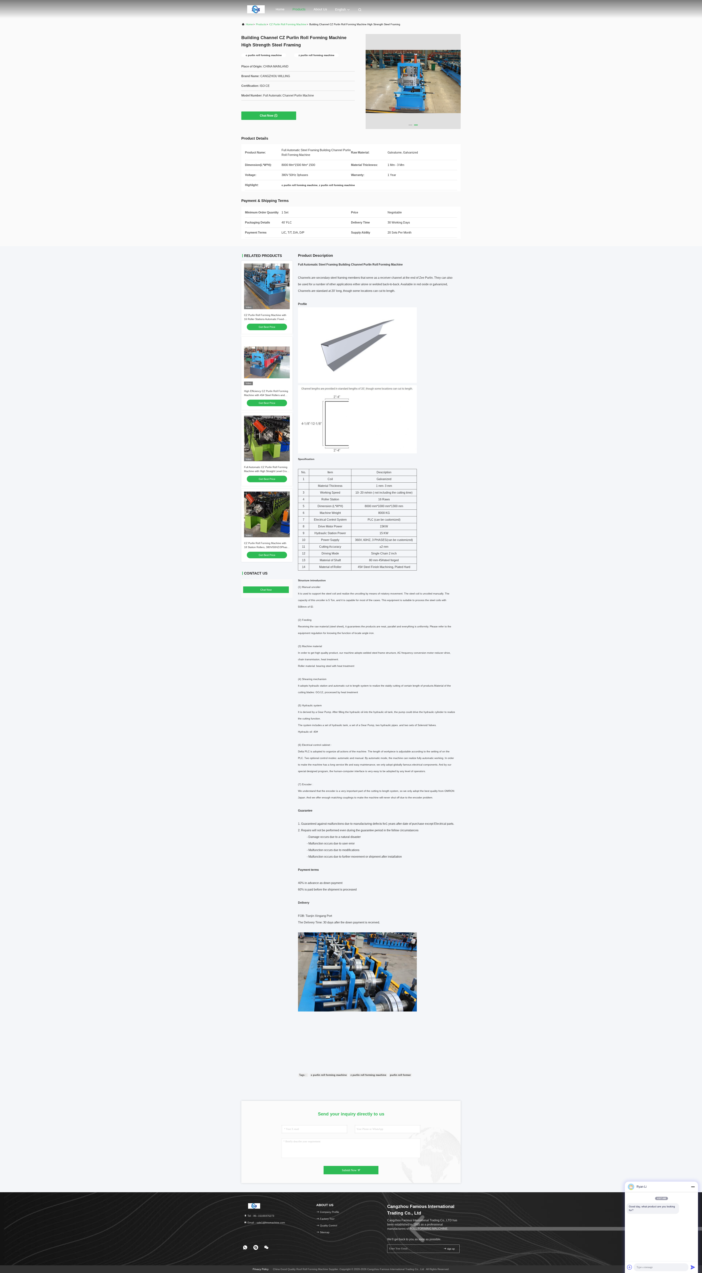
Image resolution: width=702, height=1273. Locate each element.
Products (298, 9)
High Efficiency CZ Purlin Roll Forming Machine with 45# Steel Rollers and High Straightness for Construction (266, 395)
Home (280, 9)
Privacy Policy (261, 1269)
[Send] (693, 1267)
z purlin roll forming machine (368, 1074)
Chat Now (266, 115)
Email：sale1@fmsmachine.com (266, 1222)
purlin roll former (400, 1074)
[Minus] (693, 1187)
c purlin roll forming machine (329, 1074)
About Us (320, 9)
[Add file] (629, 1267)
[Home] (256, 9)
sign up (450, 1248)
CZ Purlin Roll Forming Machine (287, 24)
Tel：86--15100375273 (260, 1215)
